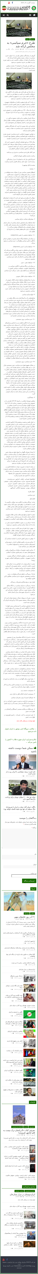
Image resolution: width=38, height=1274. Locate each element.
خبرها (27, 39)
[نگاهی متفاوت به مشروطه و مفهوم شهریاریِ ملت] (29, 1089)
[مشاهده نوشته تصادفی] (4, 15)
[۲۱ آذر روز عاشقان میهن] (19, 893)
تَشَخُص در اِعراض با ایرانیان (15, 1031)
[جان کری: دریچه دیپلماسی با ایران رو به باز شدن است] (22, 756)
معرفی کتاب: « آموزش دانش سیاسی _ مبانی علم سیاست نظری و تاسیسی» (16, 1147)
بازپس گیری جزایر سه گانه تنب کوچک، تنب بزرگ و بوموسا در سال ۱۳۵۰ (13, 1214)
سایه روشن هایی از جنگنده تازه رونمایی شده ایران (14, 1081)
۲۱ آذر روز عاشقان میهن (24, 916)
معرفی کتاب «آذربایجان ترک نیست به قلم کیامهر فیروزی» (19, 1131)
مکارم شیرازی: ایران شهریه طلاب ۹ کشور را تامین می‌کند (20, 740)
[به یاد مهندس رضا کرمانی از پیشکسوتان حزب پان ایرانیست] (31, 1232)
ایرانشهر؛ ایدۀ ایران (29, 941)
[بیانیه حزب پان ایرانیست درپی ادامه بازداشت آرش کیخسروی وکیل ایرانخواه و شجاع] (29, 1059)
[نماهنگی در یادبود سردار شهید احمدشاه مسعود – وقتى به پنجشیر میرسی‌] (29, 1242)
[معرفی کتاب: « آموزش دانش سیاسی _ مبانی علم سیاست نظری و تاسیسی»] (32, 1146)
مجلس (16, 51)
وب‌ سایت (33, 873)
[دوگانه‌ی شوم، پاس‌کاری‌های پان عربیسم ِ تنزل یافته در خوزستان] (29, 1021)
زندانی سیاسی (27, 51)
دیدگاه (34, 828)
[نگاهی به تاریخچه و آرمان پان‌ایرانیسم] (29, 1011)
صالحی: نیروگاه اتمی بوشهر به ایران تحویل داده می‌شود (20, 730)
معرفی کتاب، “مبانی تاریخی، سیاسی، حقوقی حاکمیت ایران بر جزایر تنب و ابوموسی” (20, 1176)
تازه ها (32, 39)
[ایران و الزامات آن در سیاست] (29, 1050)
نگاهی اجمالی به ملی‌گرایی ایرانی (13, 1070)
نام (35, 854)
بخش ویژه (31, 1127)
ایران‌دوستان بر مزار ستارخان (27, 969)
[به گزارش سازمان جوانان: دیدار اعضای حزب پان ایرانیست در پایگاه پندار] (29, 1222)
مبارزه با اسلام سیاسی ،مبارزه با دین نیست (23, 963)
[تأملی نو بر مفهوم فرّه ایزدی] (29, 1040)
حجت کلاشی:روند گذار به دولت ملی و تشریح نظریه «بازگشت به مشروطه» (14, 997)
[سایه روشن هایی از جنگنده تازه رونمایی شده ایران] (29, 1079)
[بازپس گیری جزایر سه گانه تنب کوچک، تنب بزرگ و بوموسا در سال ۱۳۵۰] (29, 1212)
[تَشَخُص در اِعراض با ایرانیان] (29, 1030)
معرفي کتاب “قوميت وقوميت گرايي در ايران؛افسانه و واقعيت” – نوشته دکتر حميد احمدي (16, 1157)
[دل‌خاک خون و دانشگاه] (29, 975)
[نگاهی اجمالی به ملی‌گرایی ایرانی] (29, 1069)
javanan (17, 49)
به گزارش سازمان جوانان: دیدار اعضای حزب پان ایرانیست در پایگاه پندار (14, 1224)
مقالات (32, 913)
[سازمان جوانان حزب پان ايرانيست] (34, 15)
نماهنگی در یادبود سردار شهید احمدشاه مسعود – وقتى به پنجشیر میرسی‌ (13, 1244)
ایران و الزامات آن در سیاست (14, 1050)
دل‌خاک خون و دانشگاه (16, 976)
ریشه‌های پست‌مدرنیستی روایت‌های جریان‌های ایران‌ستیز (20, 948)
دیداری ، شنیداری (19, 1191)
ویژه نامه (27, 913)
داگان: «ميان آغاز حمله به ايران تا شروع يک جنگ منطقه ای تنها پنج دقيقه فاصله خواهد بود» (19, 808)
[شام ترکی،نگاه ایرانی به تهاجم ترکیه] (29, 985)
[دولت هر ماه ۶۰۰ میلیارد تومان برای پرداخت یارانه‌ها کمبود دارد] (22, 781)
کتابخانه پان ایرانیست (17, 1127)
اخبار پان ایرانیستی (29, 1191)
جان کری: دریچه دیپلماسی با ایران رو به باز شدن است (20, 773)
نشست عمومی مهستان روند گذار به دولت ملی (22, 1005)
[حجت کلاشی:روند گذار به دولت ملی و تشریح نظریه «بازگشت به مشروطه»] (29, 994)
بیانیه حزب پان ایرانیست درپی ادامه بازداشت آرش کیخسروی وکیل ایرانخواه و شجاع (13, 1062)
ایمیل (34, 864)
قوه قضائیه (21, 51)
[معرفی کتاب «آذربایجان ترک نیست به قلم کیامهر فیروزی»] (19, 1106)
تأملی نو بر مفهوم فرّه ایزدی (15, 1041)
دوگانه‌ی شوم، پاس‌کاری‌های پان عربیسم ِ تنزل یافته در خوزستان (14, 1022)
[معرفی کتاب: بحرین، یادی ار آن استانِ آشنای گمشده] (32, 1165)
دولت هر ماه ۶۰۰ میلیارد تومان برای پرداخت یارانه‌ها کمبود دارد (20, 798)
